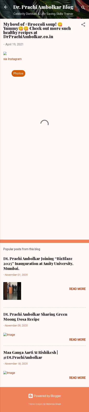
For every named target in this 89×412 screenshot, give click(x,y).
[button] (83, 25)
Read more (77, 289)
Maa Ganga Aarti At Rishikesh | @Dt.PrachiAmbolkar (30, 355)
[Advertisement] (44, 204)
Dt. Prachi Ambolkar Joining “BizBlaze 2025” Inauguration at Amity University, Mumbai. (38, 263)
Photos (18, 73)
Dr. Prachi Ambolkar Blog (43, 7)
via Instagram (12, 59)
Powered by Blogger (47, 396)
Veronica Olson (53, 404)
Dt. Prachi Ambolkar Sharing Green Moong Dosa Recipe (35, 317)
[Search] (83, 8)
